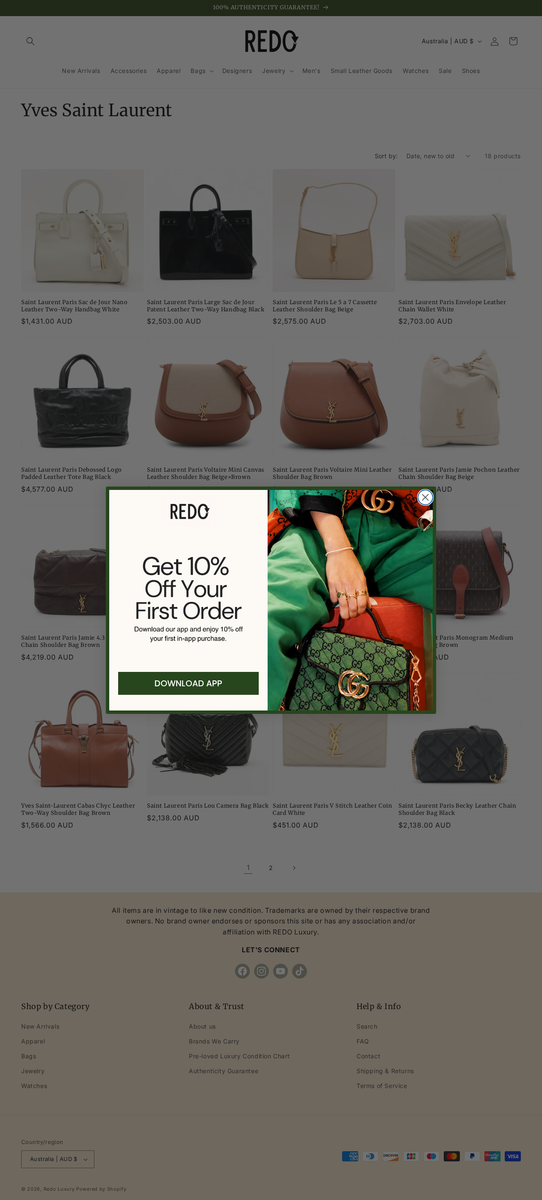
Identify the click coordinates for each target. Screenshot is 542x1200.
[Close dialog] (425, 497)
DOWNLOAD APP (188, 683)
